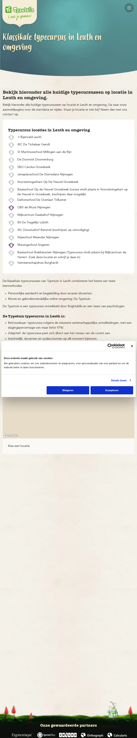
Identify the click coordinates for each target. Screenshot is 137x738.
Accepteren (111, 390)
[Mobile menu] (129, 7)
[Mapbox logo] (11, 435)
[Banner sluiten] (132, 346)
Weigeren (67, 390)
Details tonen (119, 380)
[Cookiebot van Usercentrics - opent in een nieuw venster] (110, 346)
